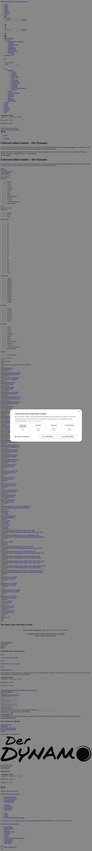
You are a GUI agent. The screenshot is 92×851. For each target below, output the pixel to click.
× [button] (79, 411)
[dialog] (46, 425)
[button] (22, 436)
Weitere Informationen (35, 421)
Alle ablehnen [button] (47, 436)
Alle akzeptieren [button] (67, 436)
